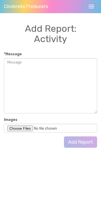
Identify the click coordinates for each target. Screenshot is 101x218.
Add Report (80, 142)
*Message (13, 54)
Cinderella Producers (26, 6)
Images (10, 120)
